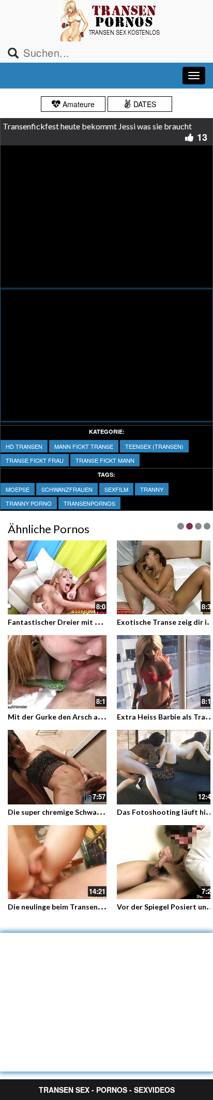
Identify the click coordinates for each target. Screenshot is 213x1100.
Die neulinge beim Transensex (59, 906)
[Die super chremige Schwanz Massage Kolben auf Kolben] (57, 767)
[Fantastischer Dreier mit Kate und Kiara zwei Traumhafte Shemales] (57, 576)
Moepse (17, 489)
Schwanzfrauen (67, 489)
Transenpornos (89, 503)
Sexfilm (116, 489)
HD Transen (24, 446)
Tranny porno (29, 503)
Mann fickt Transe (83, 446)
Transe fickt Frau (35, 460)
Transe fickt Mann (104, 460)
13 (202, 137)
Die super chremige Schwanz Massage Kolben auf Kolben (104, 812)
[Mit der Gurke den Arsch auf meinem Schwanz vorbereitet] (57, 671)
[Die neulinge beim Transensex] (57, 862)
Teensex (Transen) (154, 446)
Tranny (151, 489)
